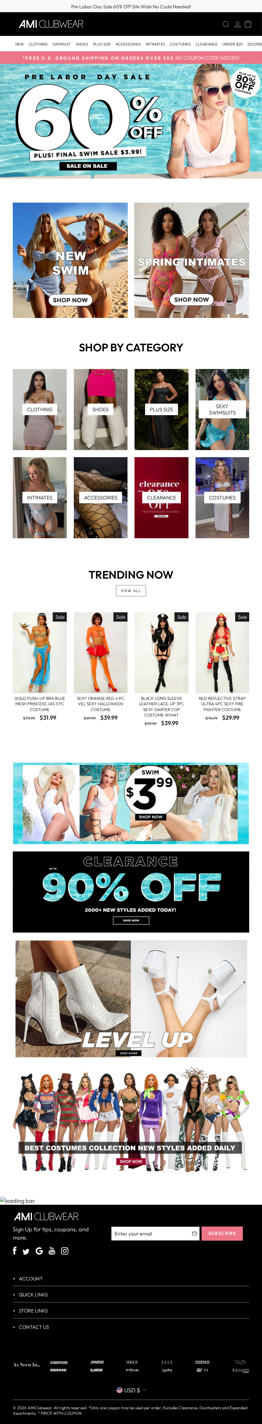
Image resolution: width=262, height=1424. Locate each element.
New (19, 44)
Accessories (128, 44)
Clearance (207, 44)
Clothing (38, 44)
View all (131, 590)
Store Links (33, 1311)
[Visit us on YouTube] (52, 1252)
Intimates (155, 44)
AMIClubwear (39, 1407)
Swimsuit (61, 44)
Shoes (82, 44)
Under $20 (232, 44)
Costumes (180, 44)
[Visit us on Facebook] (15, 1252)
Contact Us (33, 1327)
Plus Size (102, 44)
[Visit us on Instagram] (64, 1252)
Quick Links (33, 1295)
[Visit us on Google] (39, 1252)
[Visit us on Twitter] (26, 1253)
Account (30, 1279)
